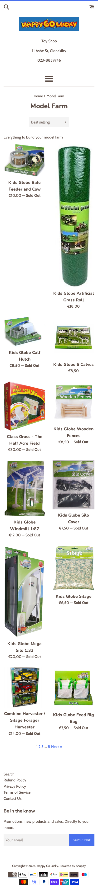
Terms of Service (17, 792)
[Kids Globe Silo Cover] (73, 484)
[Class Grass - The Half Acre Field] (24, 406)
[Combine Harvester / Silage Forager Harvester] (24, 687)
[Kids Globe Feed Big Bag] (73, 688)
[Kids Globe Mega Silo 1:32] (24, 591)
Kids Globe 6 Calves (73, 364)
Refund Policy (15, 780)
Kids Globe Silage (74, 596)
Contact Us (13, 798)
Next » (56, 746)
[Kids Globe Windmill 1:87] (24, 488)
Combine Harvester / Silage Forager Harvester (24, 720)
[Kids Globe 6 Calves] (73, 338)
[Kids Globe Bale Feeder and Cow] (24, 160)
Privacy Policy (15, 786)
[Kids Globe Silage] (73, 568)
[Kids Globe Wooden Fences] (73, 402)
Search (9, 774)
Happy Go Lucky (47, 866)
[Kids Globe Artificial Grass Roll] (74, 216)
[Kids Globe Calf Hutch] (24, 332)
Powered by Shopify (73, 866)
